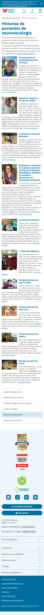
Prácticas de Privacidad (9, 588)
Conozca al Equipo (11, 409)
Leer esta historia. (9, 92)
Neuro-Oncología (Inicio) (13, 392)
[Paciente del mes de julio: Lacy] (9, 311)
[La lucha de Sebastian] (9, 260)
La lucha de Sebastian (29, 251)
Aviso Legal (5, 592)
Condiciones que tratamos (14, 397)
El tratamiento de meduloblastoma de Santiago (28, 60)
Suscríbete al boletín (23, 507)
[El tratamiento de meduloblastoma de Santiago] (9, 66)
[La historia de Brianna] (9, 225)
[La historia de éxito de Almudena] (9, 138)
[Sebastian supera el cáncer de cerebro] (9, 105)
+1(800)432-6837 (28, 531)
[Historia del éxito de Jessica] (9, 337)
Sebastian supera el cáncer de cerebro (28, 99)
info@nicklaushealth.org (26, 53)
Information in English (9, 579)
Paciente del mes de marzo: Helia (28, 281)
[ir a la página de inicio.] (12, 11)
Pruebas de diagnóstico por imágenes (18, 403)
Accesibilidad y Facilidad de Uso (12, 584)
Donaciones (23, 513)
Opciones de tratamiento (13, 420)
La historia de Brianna (29, 220)
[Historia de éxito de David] (9, 365)
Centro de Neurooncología (11, 18)
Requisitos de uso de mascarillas (13, 600)
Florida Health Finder (9, 596)
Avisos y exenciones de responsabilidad (16, 6)
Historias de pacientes (13, 415)
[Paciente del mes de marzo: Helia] (9, 284)
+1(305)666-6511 (28, 526)
